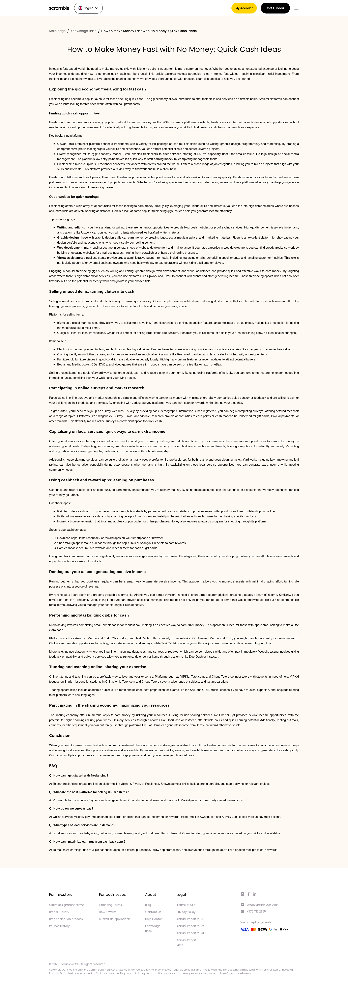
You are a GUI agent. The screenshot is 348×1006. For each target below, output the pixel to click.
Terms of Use (186, 905)
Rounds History (59, 926)
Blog (148, 905)
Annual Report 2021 (190, 919)
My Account (244, 8)
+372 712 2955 (256, 911)
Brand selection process (66, 919)
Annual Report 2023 (190, 933)
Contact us (153, 912)
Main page (57, 31)
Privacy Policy (186, 912)
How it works (107, 912)
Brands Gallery (59, 912)
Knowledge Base (83, 31)
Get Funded (275, 8)
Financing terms (110, 905)
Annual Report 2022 (190, 926)
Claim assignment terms (66, 905)
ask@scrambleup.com (262, 905)
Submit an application (114, 919)
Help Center (153, 919)
